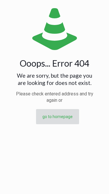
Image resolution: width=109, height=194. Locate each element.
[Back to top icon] (97, 182)
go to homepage (57, 116)
